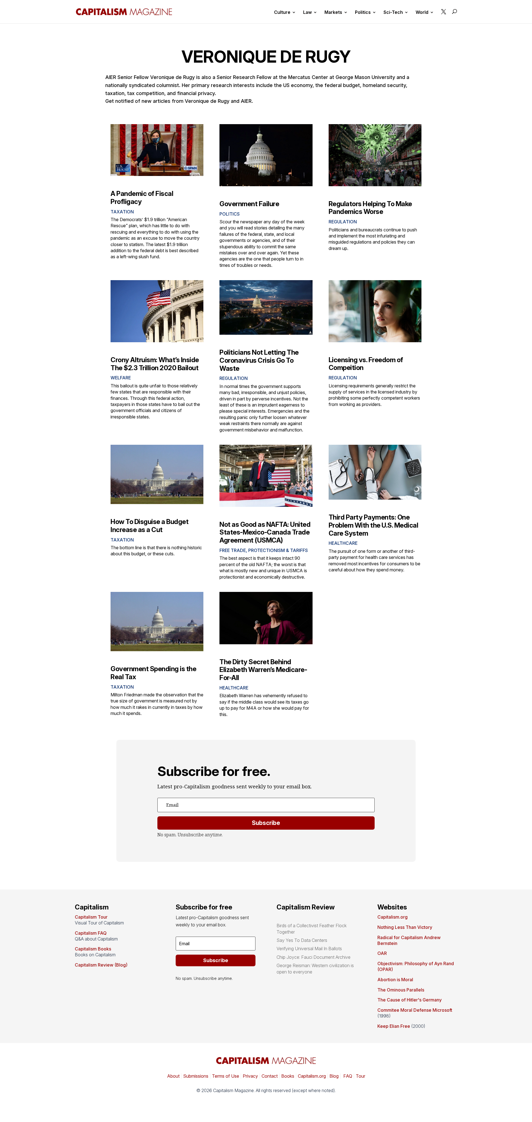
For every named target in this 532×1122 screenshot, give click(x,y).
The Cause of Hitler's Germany (409, 1000)
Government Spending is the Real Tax (153, 673)
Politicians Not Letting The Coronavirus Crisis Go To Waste (259, 360)
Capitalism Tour (91, 917)
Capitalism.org (392, 917)
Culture (282, 12)
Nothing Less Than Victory (404, 927)
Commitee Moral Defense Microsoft (414, 1010)
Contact (269, 1076)
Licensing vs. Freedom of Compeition (366, 364)
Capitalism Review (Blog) (101, 965)
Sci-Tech (393, 12)
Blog (334, 1076)
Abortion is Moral (395, 979)
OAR (382, 953)
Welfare (121, 377)
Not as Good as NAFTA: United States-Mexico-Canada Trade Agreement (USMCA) (264, 532)
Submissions (195, 1076)
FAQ (347, 1076)
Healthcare (343, 543)
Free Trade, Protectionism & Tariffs (263, 550)
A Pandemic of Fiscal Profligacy (142, 198)
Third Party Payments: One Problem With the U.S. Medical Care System (373, 525)
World (422, 12)
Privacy (250, 1076)
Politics (363, 12)
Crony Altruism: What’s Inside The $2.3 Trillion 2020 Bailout (155, 364)
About (173, 1076)
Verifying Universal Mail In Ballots (309, 948)
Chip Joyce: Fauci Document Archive (314, 957)
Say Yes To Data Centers (302, 940)
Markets (333, 12)
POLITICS (229, 214)
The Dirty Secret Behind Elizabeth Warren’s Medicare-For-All (263, 670)
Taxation (122, 211)
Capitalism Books (93, 949)
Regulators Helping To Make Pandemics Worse (370, 208)
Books (287, 1076)
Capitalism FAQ (91, 933)
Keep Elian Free (393, 1026)
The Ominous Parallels (400, 990)
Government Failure (249, 204)
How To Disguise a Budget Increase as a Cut (149, 526)
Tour (360, 1076)
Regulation (343, 221)
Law (307, 12)
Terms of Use (225, 1076)
